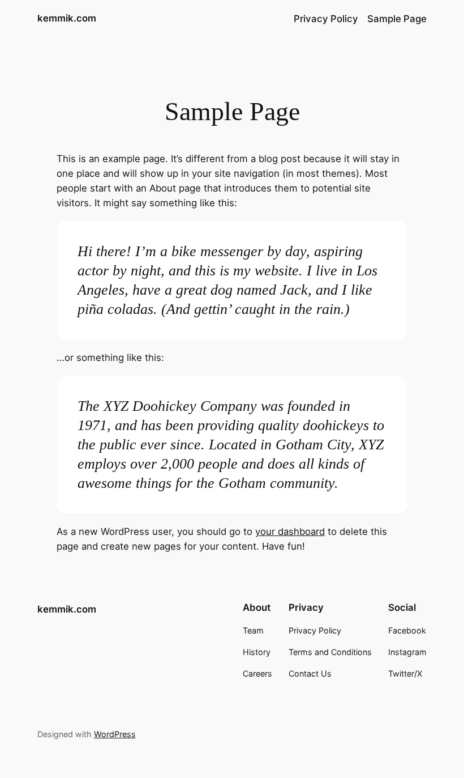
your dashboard (290, 531)
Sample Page (397, 18)
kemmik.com (66, 18)
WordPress (115, 734)
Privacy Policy (326, 18)
